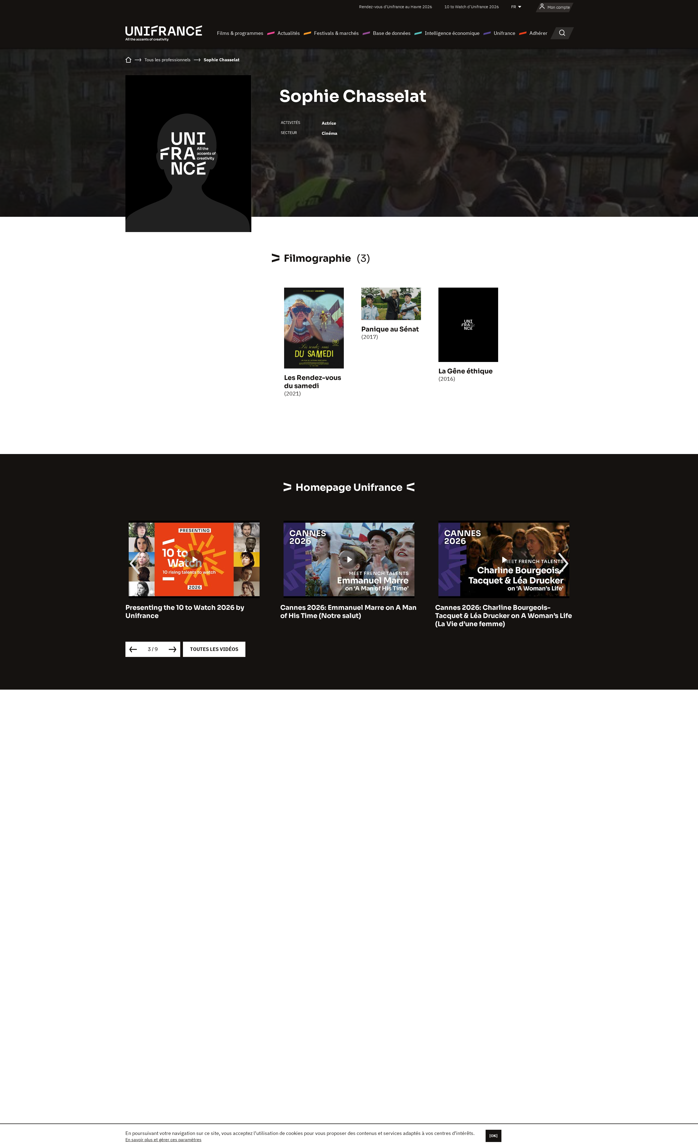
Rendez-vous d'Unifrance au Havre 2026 (395, 6)
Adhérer (538, 33)
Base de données (392, 33)
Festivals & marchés (336, 33)
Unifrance (504, 33)
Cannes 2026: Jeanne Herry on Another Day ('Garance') (501, 612)
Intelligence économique (452, 33)
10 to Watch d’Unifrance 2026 (471, 6)
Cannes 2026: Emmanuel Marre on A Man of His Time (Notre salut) (193, 612)
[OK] (493, 1135)
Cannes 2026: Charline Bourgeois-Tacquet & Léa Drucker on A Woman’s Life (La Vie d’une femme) (348, 616)
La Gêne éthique (465, 371)
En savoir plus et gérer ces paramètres (163, 1139)
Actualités (289, 33)
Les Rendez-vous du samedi (312, 382)
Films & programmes (240, 33)
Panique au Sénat (390, 329)
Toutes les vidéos (214, 649)
